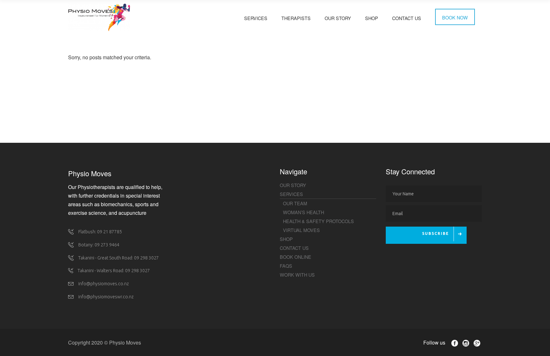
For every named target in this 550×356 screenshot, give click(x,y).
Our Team (295, 203)
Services (291, 194)
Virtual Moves (301, 230)
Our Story (293, 185)
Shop (286, 239)
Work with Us (297, 274)
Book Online (295, 256)
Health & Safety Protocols (318, 221)
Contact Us (294, 247)
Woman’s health (303, 212)
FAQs (286, 265)
